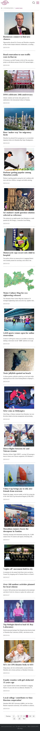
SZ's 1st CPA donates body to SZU (18, 664)
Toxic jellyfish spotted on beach (17, 373)
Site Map (20, 728)
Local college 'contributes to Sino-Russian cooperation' (18, 699)
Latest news (18, 8)
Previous (8, 716)
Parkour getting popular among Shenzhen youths (17, 173)
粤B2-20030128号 (33, 726)
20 (19, 718)
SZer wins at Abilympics (14, 411)
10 (30, 716)
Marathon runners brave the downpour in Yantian (15, 530)
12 (14, 718)
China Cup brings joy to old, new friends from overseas (17, 490)
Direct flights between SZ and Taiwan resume (16, 449)
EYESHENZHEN (8, 8)
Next (24, 718)
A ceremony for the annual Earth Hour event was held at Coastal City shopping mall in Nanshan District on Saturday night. (19, 574)
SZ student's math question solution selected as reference (19, 213)
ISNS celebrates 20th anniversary (18, 94)
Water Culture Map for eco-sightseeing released (15, 294)
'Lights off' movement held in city (18, 569)
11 (33, 716)
